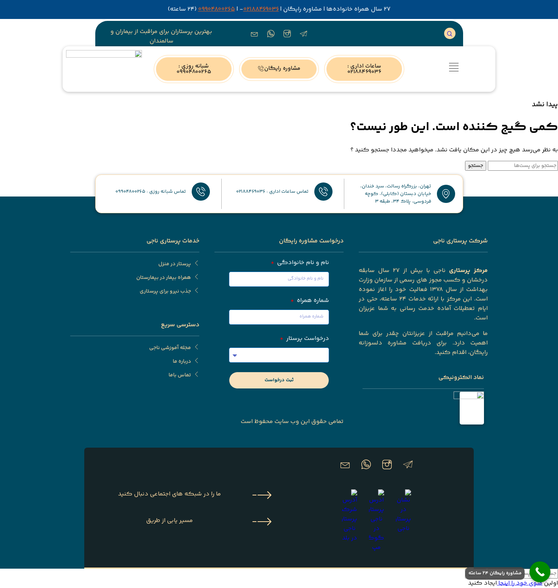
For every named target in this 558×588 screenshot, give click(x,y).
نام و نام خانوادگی (302, 262)
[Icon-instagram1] (287, 34)
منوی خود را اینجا (519, 583)
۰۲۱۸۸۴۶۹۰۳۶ (261, 9)
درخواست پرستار (307, 338)
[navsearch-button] (450, 33)
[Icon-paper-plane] (303, 34)
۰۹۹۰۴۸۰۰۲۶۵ (216, 9)
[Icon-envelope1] (254, 34)
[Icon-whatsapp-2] (271, 34)
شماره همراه (312, 300)
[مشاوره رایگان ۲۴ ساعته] (540, 571)
